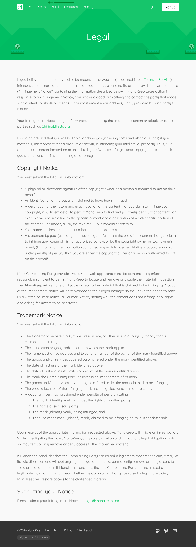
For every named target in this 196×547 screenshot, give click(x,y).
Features (71, 7)
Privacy (69, 530)
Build (55, 7)
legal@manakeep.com (102, 500)
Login (151, 7)
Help (48, 530)
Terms (58, 530)
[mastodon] (158, 530)
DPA (79, 530)
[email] (175, 530)
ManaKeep (37, 7)
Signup (170, 7)
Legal (88, 530)
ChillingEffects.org (56, 126)
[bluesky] (166, 530)
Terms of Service (157, 79)
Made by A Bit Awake (33, 537)
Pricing (88, 7)
